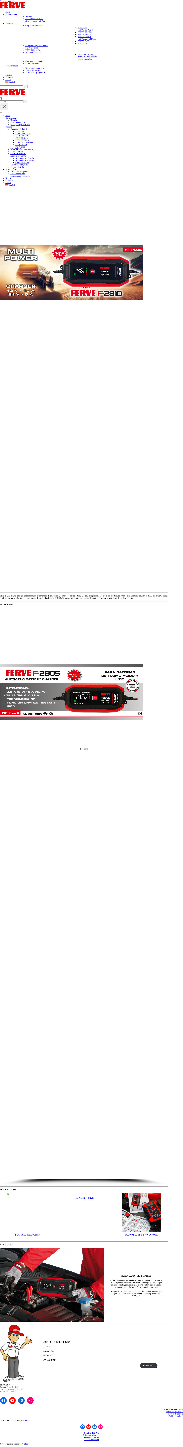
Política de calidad (176, 1416)
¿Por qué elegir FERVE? (35, 21)
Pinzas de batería (32, 63)
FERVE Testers (31, 48)
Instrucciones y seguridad (35, 72)
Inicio (7, 12)
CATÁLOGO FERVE (84, 1198)
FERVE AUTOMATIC (87, 39)
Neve (2, 1420)
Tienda (8, 80)
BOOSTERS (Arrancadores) (36, 46)
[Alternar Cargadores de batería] (43, 129)
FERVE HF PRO (85, 32)
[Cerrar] (4, 106)
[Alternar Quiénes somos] (43, 118)
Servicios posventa (32, 70)
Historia (28, 16)
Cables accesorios (85, 59)
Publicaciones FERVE (34, 19)
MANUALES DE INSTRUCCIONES (141, 1235)
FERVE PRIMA (84, 34)
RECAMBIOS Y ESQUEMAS (27, 1235)
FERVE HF (82, 28)
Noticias (8, 75)
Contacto (9, 77)
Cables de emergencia (34, 61)
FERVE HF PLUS (85, 30)
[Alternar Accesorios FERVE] (43, 156)
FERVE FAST (83, 41)
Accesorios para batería (87, 54)
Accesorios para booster (87, 57)
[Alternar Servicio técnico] (43, 169)
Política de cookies (175, 1414)
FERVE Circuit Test (33, 50)
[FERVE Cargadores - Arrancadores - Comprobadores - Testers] (12, 7)
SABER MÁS (148, 1366)
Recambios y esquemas (34, 68)
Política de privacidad (174, 1412)
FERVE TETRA (84, 37)
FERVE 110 (82, 43)
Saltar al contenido (7, 1)
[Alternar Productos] (43, 127)
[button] (84, 585)
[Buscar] (26, 86)
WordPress (25, 1420)
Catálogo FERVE (91, 1433)
